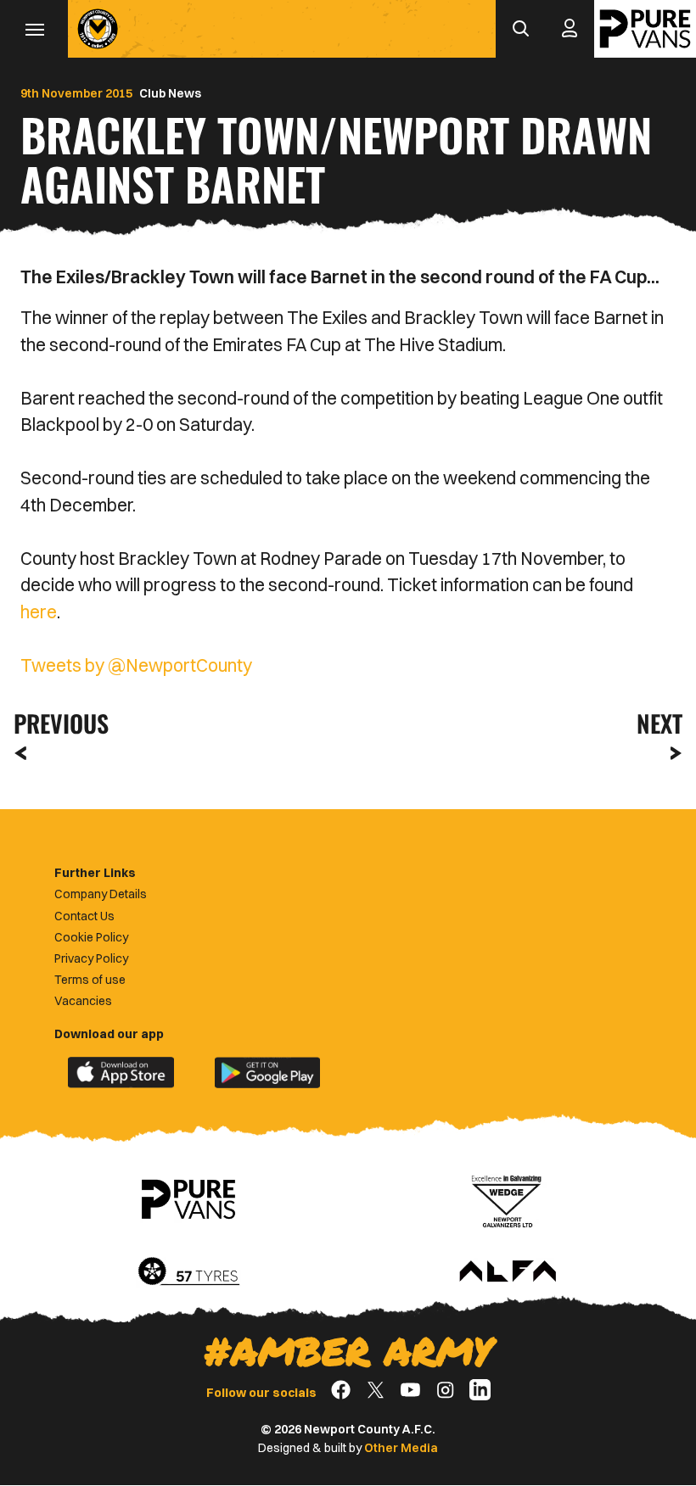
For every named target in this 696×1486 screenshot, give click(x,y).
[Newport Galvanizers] (507, 1199)
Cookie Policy (91, 937)
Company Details (100, 894)
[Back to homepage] (97, 29)
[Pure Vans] (645, 29)
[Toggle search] (520, 29)
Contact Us (84, 916)
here (38, 612)
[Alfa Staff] (507, 1272)
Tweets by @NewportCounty (136, 665)
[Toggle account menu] (569, 29)
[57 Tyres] (188, 1272)
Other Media (401, 1447)
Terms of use (90, 979)
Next (659, 723)
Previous (56, 723)
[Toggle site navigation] (34, 29)
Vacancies (83, 1000)
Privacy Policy (91, 958)
